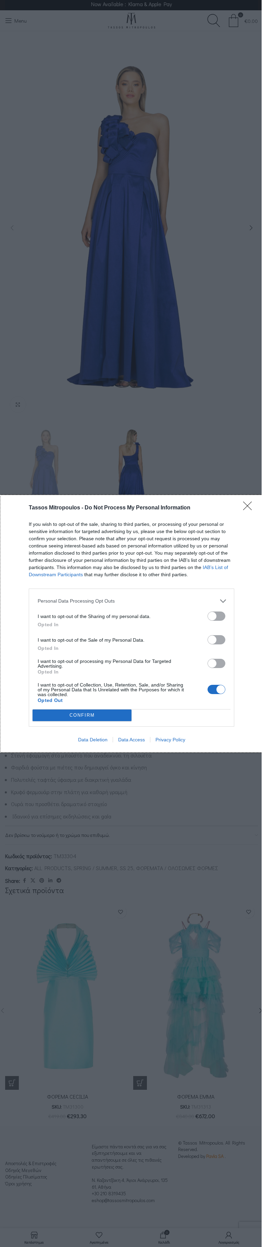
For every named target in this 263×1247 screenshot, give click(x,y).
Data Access (131, 739)
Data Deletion (93, 739)
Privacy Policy (170, 739)
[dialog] (131, 624)
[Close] (249, 508)
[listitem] (131, 601)
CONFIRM (82, 715)
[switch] (216, 616)
